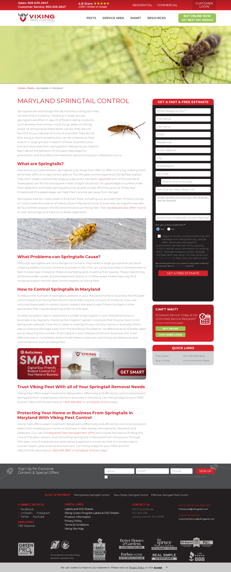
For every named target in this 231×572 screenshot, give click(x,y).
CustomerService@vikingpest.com (196, 519)
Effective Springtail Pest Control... (170, 494)
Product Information (78, 516)
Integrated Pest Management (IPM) (70, 432)
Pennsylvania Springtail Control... (92, 494)
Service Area (113, 18)
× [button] (167, 567)
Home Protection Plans (196, 360)
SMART (135, 18)
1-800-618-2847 (72, 402)
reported (104, 179)
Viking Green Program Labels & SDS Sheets (92, 513)
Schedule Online (86, 450)
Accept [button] (158, 567)
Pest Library (162, 355)
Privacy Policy (164, 258)
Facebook (27, 509)
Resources (156, 18)
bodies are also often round (127, 207)
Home (21, 88)
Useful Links (74, 504)
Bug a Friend (163, 360)
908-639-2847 (38, 3)
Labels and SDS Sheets (79, 509)
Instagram (43, 513)
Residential (142, 5)
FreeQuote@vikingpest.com (193, 509)
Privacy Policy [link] (137, 567)
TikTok (25, 516)
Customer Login (204, 5)
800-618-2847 (56, 7)
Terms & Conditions (77, 524)
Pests (91, 18)
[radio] (161, 229)
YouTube (38, 516)
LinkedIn (26, 513)
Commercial (167, 5)
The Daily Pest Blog (193, 355)
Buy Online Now (197, 18)
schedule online (97, 402)
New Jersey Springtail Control (131, 494)
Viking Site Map (74, 528)
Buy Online (170, 328)
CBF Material (26, 525)
